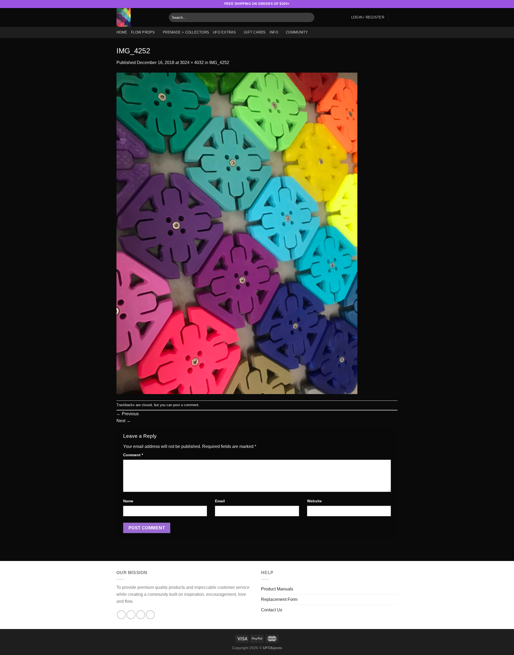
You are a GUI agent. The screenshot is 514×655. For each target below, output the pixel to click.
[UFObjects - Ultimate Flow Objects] (138, 17)
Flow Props (143, 32)
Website (314, 501)
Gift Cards (255, 32)
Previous (127, 413)
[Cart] (395, 17)
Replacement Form (279, 599)
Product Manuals (277, 589)
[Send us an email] (389, 4)
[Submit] (309, 17)
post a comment (185, 405)
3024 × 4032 (192, 62)
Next (123, 420)
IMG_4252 (219, 62)
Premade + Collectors (186, 32)
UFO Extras (224, 32)
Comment (133, 455)
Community (297, 32)
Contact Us (271, 610)
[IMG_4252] (236, 233)
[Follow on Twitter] (384, 4)
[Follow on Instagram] (374, 4)
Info (274, 32)
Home (121, 32)
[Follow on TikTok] (379, 4)
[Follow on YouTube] (394, 4)
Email (220, 501)
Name (128, 501)
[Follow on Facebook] (369, 4)
